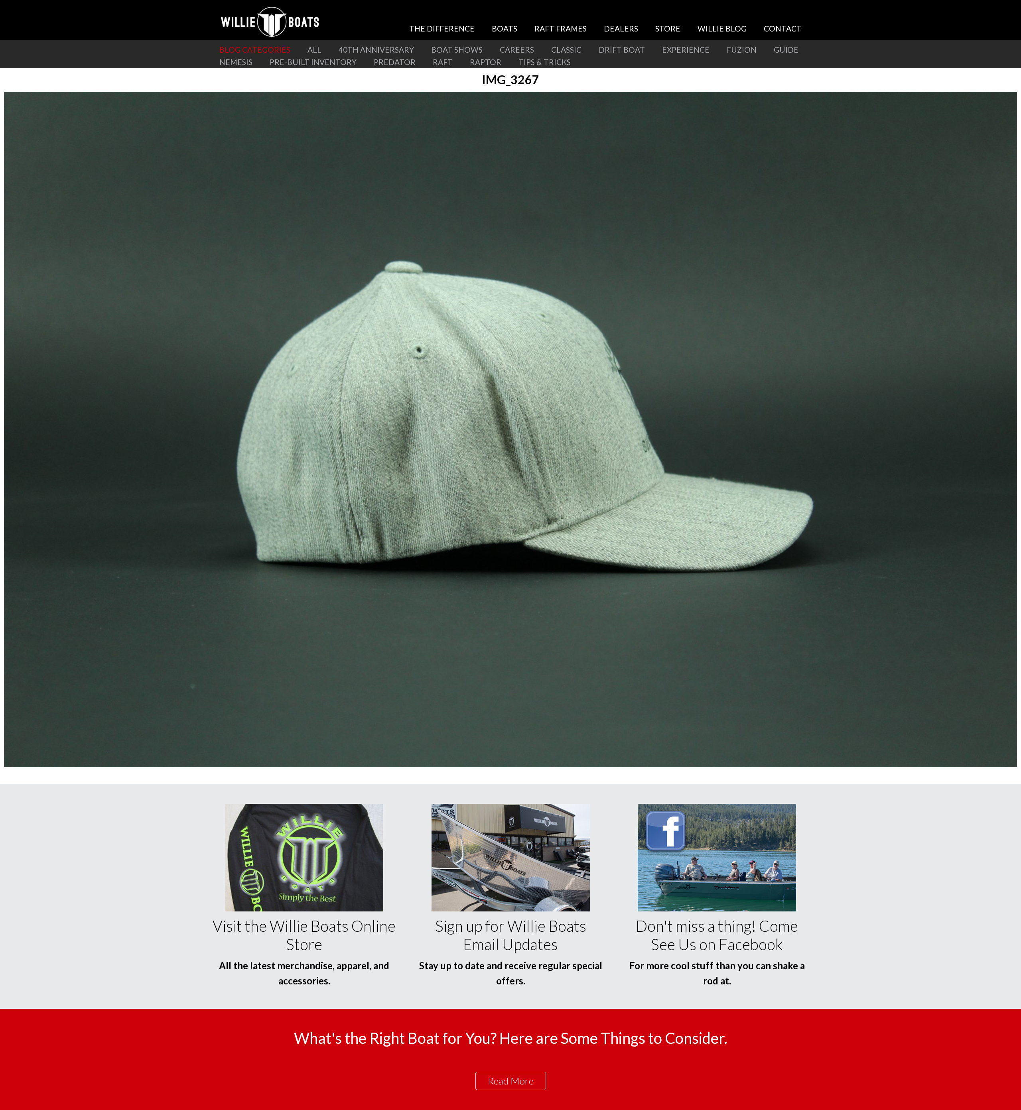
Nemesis (235, 62)
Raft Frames (560, 28)
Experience (686, 49)
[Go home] (271, 22)
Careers (517, 49)
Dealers (621, 28)
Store (667, 28)
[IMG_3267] (510, 764)
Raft (443, 62)
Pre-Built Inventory (313, 62)
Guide (786, 49)
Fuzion (742, 49)
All (314, 49)
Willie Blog (722, 28)
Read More (511, 1080)
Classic (566, 49)
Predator (395, 62)
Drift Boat (622, 49)
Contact (783, 28)
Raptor (485, 62)
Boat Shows (457, 49)
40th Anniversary (376, 49)
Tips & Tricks (544, 62)
